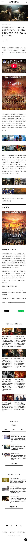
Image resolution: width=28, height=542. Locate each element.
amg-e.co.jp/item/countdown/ (16, 302)
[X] (11, 525)
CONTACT (5, 532)
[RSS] (21, 525)
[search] (26, 2)
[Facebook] (7, 525)
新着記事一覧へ (14, 507)
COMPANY (12, 532)
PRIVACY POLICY (21, 532)
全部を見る (14, 464)
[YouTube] (16, 525)
